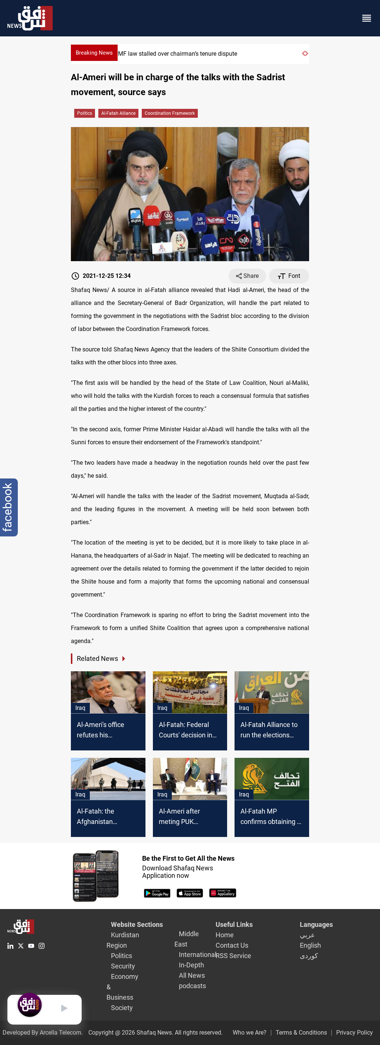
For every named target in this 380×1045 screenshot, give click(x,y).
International (197, 954)
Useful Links (234, 924)
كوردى (309, 956)
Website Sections (137, 924)
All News (192, 975)
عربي (307, 935)
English (310, 945)
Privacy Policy (354, 1032)
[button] (303, 56)
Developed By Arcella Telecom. (43, 1032)
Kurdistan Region (123, 940)
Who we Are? (249, 1032)
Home (225, 935)
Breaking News (94, 52)
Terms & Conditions (301, 1032)
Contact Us (232, 945)
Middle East (186, 939)
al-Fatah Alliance (118, 113)
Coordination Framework (170, 113)
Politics (84, 113)
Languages (316, 924)
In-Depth (191, 965)
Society (122, 1008)
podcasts (192, 986)
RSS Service (233, 956)
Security (123, 966)
